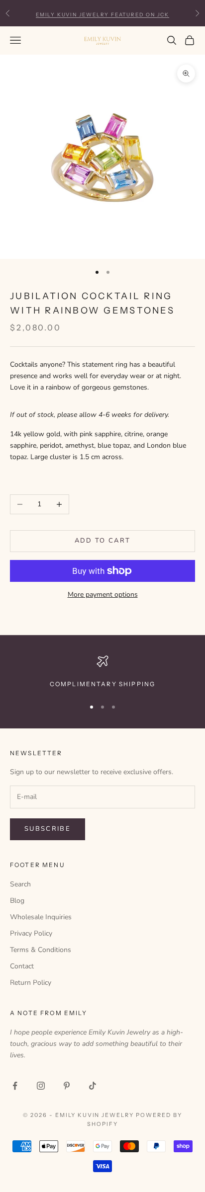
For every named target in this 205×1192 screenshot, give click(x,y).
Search (20, 884)
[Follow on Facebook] (15, 1086)
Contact (22, 966)
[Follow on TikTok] (93, 1086)
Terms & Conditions (40, 949)
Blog (17, 900)
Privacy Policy (31, 933)
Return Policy (30, 982)
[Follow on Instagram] (41, 1086)
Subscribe (47, 828)
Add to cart (103, 540)
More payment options (103, 594)
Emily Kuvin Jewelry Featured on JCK (102, 12)
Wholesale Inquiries (41, 917)
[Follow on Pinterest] (67, 1086)
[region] (102, 672)
